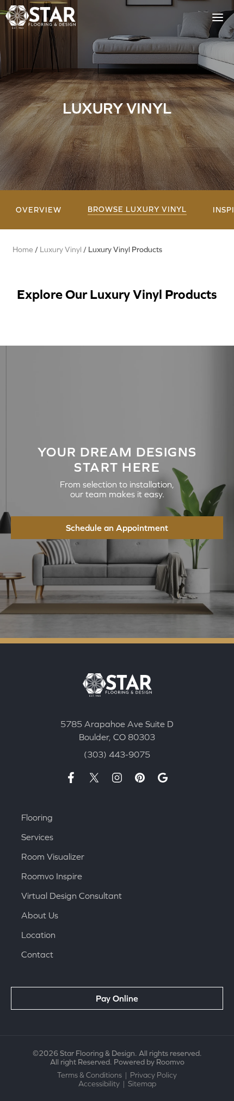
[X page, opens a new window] (94, 778)
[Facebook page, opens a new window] (71, 778)
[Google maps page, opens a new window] (163, 778)
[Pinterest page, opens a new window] (140, 778)
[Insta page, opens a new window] (117, 778)
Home (23, 249)
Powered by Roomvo (149, 1062)
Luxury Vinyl (61, 249)
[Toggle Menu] (218, 17)
